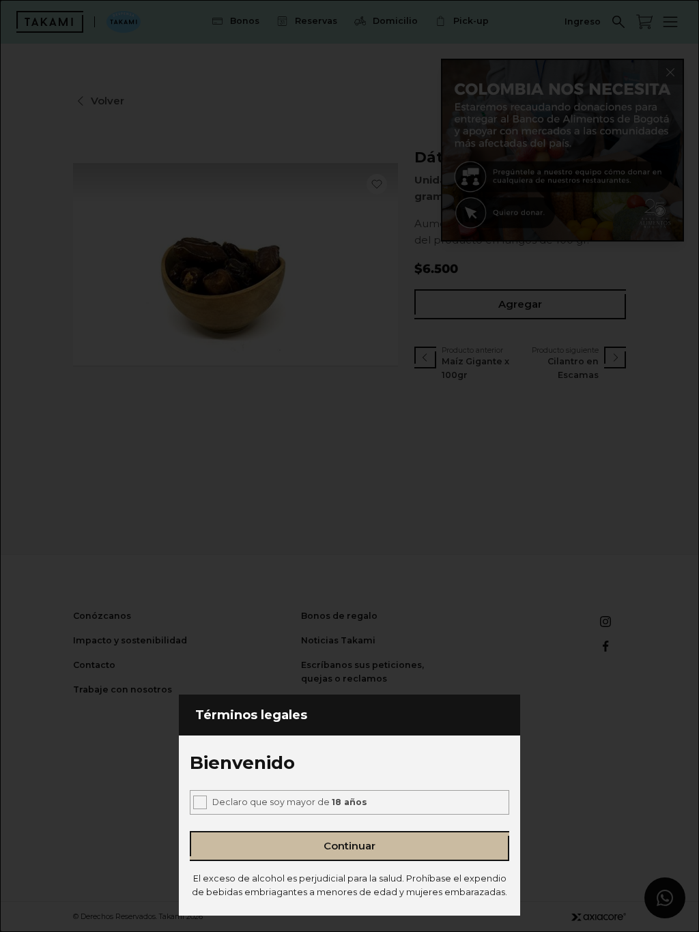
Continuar (349, 845)
